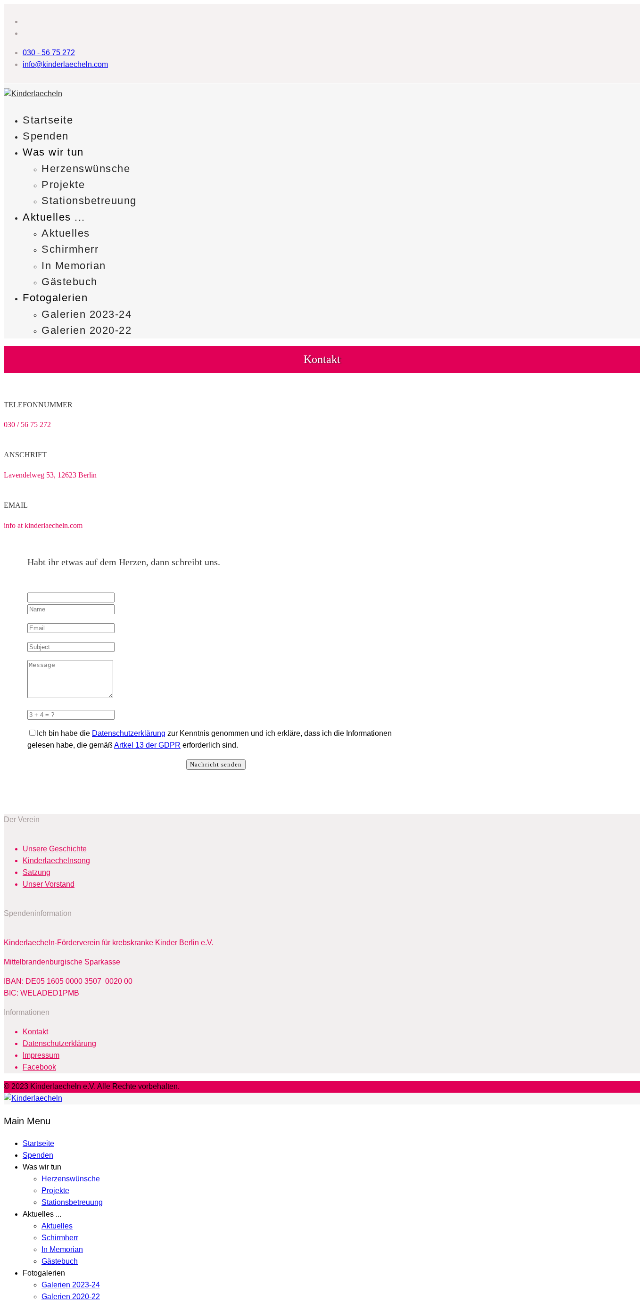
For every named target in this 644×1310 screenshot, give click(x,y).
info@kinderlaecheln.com (65, 64)
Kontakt (35, 1032)
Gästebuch (69, 282)
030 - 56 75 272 (49, 53)
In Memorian (73, 266)
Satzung (36, 872)
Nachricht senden (216, 764)
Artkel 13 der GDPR (147, 745)
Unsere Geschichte (55, 849)
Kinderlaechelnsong (56, 861)
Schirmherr (70, 249)
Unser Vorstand (48, 884)
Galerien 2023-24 (86, 314)
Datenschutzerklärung (128, 733)
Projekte (63, 184)
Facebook (39, 1067)
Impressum (41, 1055)
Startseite (48, 120)
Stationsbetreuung (89, 200)
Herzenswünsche (85, 168)
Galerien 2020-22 (86, 330)
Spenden (46, 136)
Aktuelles (65, 233)
